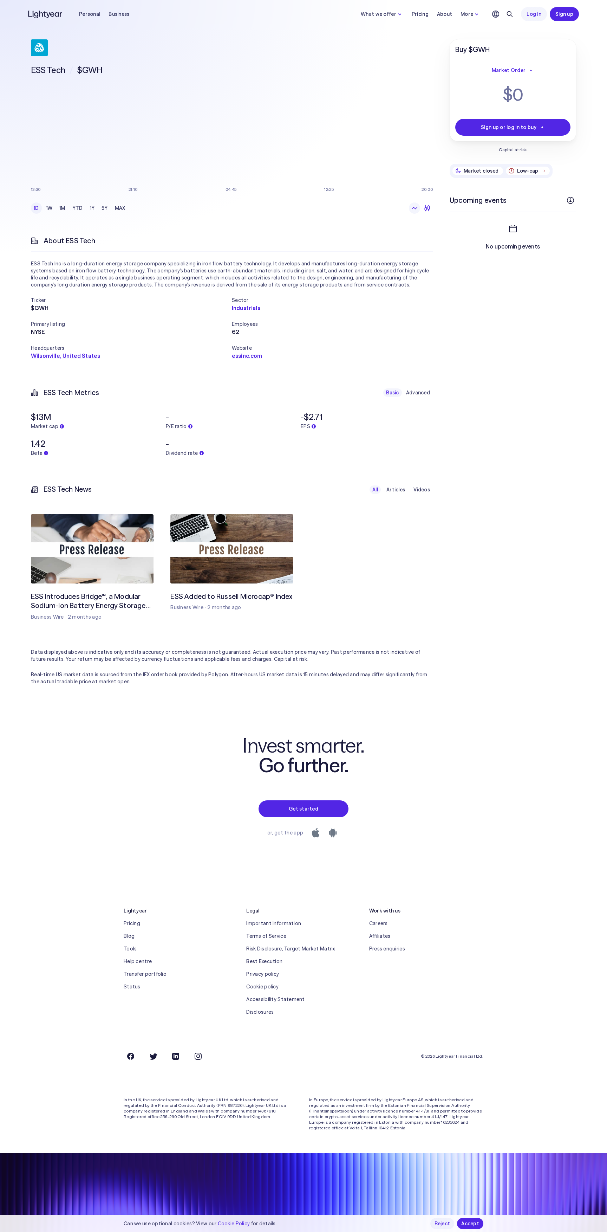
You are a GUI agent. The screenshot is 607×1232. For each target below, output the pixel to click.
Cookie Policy (234, 1223)
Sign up (564, 14)
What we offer (378, 14)
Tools (130, 949)
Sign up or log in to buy (508, 127)
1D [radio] (36, 208)
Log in (534, 14)
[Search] (510, 14)
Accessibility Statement (275, 999)
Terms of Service (266, 936)
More (467, 14)
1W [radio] (49, 208)
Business (119, 14)
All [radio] (375, 489)
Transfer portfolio (145, 974)
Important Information (273, 923)
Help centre (138, 961)
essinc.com (247, 355)
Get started (303, 809)
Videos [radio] (421, 489)
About (444, 14)
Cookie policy (262, 986)
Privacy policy (262, 974)
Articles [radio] (395, 489)
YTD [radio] (77, 208)
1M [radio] (62, 208)
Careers (378, 923)
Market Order (509, 70)
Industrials (246, 307)
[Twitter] (153, 1056)
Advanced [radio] (418, 392)
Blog (129, 936)
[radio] (414, 208)
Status (132, 986)
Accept (470, 1223)
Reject (442, 1223)
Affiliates (380, 936)
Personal (89, 14)
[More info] (570, 200)
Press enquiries (387, 949)
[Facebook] (131, 1056)
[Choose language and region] (496, 14)
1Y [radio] (92, 208)
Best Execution (264, 961)
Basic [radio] (392, 392)
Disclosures (260, 1012)
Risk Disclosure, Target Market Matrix (290, 949)
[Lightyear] (45, 14)
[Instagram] (198, 1056)
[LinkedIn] (176, 1056)
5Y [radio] (105, 208)
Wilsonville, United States (65, 355)
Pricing (420, 14)
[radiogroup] (79, 208)
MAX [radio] (120, 208)
